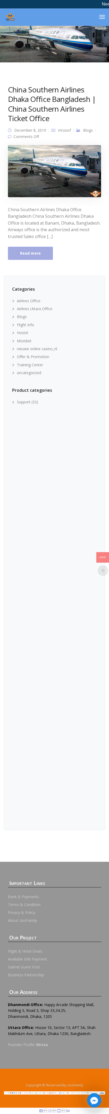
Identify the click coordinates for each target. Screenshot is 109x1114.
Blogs (88, 130)
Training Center (30, 364)
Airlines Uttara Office (34, 308)
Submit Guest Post (24, 966)
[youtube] (59, 1110)
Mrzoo (42, 1044)
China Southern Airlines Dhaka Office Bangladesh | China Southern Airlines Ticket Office (52, 104)
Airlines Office (28, 300)
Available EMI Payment (27, 959)
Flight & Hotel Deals (25, 951)
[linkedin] (68, 1110)
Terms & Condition (24, 904)
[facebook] (41, 1110)
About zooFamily (22, 920)
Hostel (22, 332)
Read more (30, 253)
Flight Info (25, 324)
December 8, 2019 (30, 130)
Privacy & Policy (21, 912)
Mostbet (24, 340)
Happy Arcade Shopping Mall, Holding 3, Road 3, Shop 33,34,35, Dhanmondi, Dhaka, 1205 (51, 1010)
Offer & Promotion (33, 356)
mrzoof (64, 130)
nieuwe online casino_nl (37, 348)
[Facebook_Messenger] (94, 1100)
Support (23, 401)
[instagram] (50, 1110)
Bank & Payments (23, 896)
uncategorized (29, 372)
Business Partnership (26, 974)
